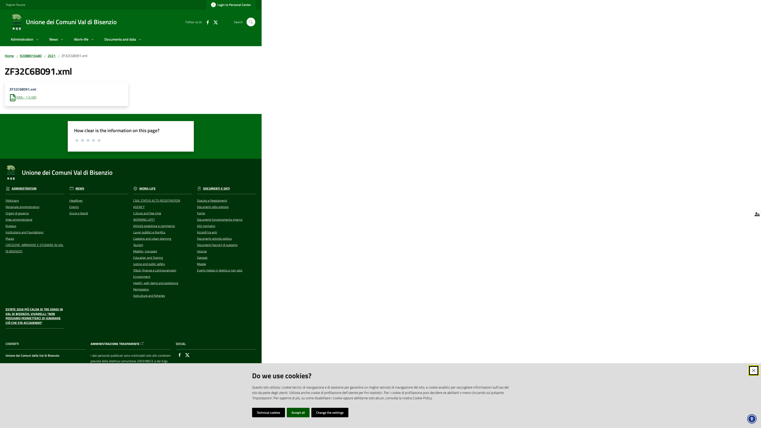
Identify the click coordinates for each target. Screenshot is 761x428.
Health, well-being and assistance (155, 283)
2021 (51, 55)
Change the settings (330, 412)
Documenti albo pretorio (212, 206)
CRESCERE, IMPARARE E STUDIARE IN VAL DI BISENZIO (34, 248)
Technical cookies (268, 412)
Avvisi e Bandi (78, 213)
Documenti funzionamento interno (219, 219)
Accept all (298, 412)
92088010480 (31, 55)
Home (9, 55)
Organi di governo (17, 213)
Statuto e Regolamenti (212, 200)
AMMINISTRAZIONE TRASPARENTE (115, 344)
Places (10, 238)
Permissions (141, 289)
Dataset (202, 257)
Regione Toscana (15, 5)
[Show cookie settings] (757, 214)
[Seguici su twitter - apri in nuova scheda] (214, 22)
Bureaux (11, 226)
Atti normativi (206, 226)
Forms (201, 213)
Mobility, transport (145, 251)
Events (74, 206)
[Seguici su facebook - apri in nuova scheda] (206, 22)
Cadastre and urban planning (152, 238)
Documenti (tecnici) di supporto (217, 245)
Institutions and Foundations (24, 232)
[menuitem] (25, 39)
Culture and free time (147, 213)
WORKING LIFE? (144, 219)
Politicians (12, 200)
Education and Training (148, 257)
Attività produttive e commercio (154, 226)
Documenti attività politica (214, 238)
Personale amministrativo (22, 206)
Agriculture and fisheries (149, 295)
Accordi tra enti (207, 232)
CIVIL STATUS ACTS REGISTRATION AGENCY (156, 203)
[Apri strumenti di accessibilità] (752, 419)
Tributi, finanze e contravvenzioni (154, 270)
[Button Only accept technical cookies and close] (754, 370)
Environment (141, 276)
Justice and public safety (149, 264)
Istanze (202, 251)
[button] (251, 22)
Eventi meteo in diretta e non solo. (220, 270)
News (80, 188)
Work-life (147, 188)
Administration (24, 188)
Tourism (138, 245)
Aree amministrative (19, 219)
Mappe (201, 264)
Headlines (75, 200)
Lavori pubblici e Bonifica (149, 232)
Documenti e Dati (216, 188)
